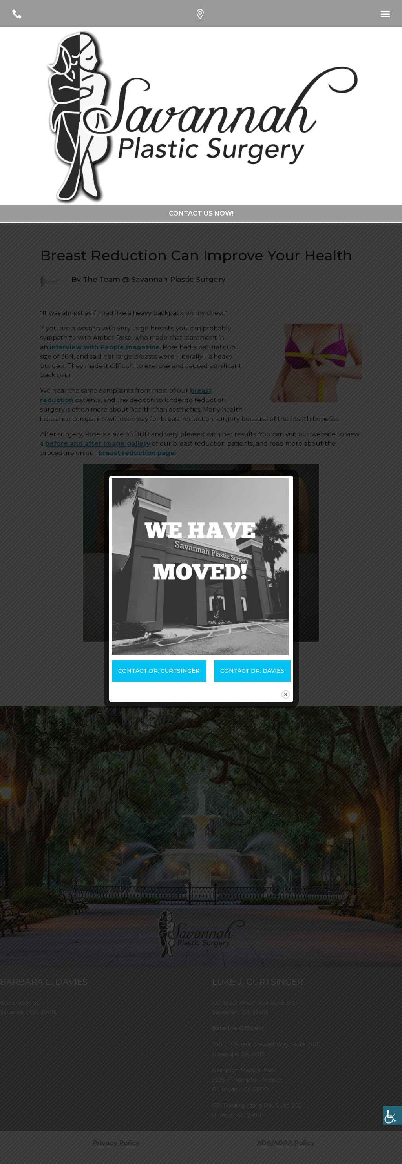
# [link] (207, 16)
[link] (392, 1115)
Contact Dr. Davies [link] (252, 670)
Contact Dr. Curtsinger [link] (159, 670)
